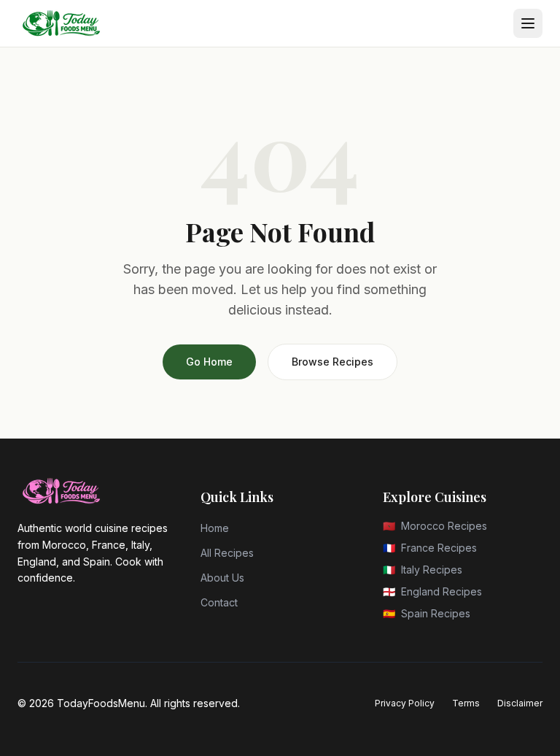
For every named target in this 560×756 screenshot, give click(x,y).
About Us (222, 577)
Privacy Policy (405, 703)
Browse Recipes (332, 361)
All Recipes (227, 553)
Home (215, 528)
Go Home (209, 361)
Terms (466, 703)
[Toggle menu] (527, 23)
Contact (219, 602)
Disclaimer (519, 703)
